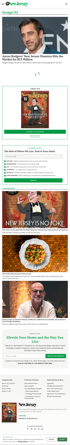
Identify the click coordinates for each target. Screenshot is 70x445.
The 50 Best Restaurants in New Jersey (16, 274)
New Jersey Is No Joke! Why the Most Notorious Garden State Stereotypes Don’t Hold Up (35, 230)
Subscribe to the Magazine (35, 131)
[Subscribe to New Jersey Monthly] (9, 412)
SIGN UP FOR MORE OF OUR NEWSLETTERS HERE (35, 363)
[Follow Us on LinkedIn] (42, 428)
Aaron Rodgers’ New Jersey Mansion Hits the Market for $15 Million (32, 57)
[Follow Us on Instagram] (31, 428)
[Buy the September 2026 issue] (35, 109)
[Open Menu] (3, 4)
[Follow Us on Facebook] (27, 428)
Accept (62, 439)
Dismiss (51, 439)
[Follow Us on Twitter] (38, 428)
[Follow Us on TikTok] (35, 428)
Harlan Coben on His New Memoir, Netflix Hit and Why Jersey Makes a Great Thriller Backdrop (34, 320)
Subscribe (22, 416)
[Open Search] (66, 4)
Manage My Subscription (27, 418)
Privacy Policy (23, 441)
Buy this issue (35, 136)
